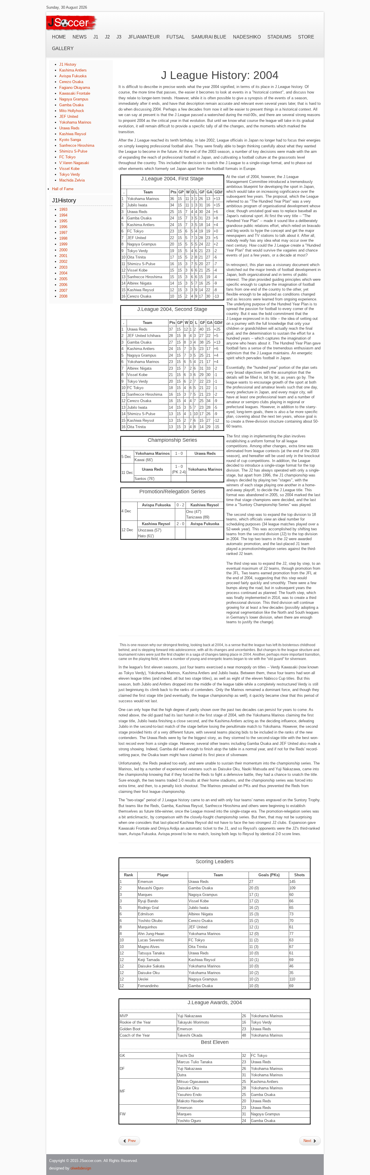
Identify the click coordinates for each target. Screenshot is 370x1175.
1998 (63, 238)
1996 (63, 227)
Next (308, 1141)
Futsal (175, 36)
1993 (63, 209)
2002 (63, 261)
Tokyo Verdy (69, 174)
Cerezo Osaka (71, 82)
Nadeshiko (247, 36)
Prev (131, 1141)
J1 (95, 36)
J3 (118, 36)
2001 (63, 256)
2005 (63, 279)
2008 (63, 296)
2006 (63, 285)
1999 (63, 244)
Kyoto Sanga (70, 140)
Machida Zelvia (72, 180)
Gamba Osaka (71, 105)
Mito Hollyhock (71, 111)
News (80, 36)
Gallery (63, 48)
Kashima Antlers (73, 70)
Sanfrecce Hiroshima (76, 145)
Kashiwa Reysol (72, 134)
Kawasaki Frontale (74, 93)
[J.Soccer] (72, 22)
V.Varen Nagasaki (74, 163)
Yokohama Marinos (75, 122)
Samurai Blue (208, 36)
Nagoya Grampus (73, 99)
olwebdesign (81, 1168)
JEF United (68, 116)
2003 (63, 267)
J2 (107, 36)
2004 (63, 273)
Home (59, 36)
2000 (63, 250)
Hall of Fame (62, 189)
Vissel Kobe (69, 168)
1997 (63, 232)
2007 (63, 290)
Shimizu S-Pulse (73, 151)
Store (306, 36)
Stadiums (279, 36)
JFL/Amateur (144, 36)
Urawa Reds (69, 128)
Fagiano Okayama (74, 87)
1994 (63, 215)
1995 (63, 221)
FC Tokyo (67, 157)
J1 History (67, 64)
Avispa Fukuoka (72, 76)
